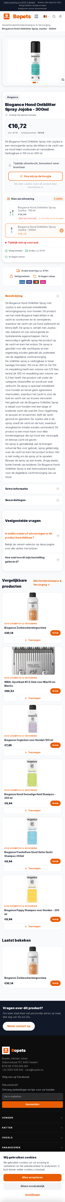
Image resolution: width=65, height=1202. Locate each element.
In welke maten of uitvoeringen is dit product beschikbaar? (28, 535)
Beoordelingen (15, 500)
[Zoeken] (54, 16)
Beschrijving (14, 295)
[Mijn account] (60, 16)
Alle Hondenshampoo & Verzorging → (47, 582)
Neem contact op (18, 1026)
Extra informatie (16, 488)
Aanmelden (32, 1104)
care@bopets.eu (34, 1069)
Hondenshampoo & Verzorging (33, 25)
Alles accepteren (32, 1177)
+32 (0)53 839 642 (12, 1069)
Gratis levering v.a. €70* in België (19, 2)
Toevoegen (34, 640)
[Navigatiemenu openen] (36, 16)
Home (5, 25)
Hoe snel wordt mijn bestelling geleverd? (25, 559)
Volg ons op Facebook (15, 1076)
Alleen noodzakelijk (32, 1186)
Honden (12, 25)
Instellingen (32, 1194)
